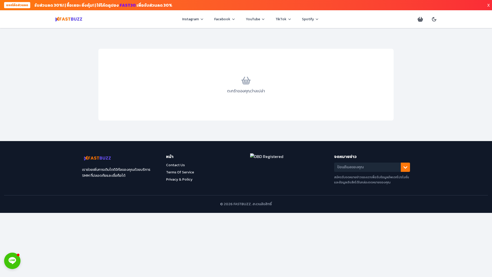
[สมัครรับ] (405, 167)
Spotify (308, 19)
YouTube (253, 19)
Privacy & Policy (179, 179)
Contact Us (175, 165)
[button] (12, 261)
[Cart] (420, 19)
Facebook (222, 19)
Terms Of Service (180, 172)
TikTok (280, 19)
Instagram (190, 19)
